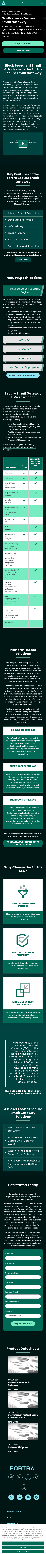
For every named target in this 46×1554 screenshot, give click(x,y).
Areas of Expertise (14, 1512)
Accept (23, 1543)
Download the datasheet (23, 375)
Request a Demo (23, 43)
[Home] (4, 2)
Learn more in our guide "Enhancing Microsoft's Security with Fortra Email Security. (19, 447)
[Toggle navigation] (42, 3)
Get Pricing (23, 50)
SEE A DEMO (23, 259)
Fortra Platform (14, 11)
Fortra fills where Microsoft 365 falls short (23, 843)
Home (4, 11)
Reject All (23, 1547)
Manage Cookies (23, 1551)
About (9, 1518)
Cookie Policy (10, 1530)
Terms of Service (25, 1530)
